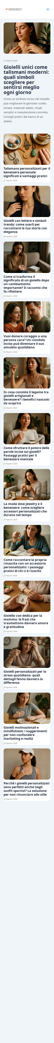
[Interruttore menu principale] (48, 9)
